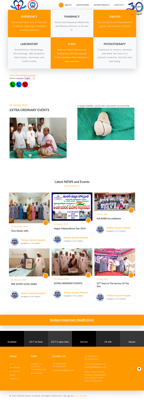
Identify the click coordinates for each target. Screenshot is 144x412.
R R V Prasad (80, 396)
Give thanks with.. (20, 231)
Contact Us (14, 379)
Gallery (12, 375)
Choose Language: (17, 78)
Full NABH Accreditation (109, 219)
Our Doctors (15, 371)
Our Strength (15, 367)
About (68, 5)
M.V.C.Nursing (36, 373)
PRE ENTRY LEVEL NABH (24, 284)
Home (12, 364)
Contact (119, 5)
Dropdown (83, 5)
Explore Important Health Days (72, 320)
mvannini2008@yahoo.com (95, 367)
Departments (102, 5)
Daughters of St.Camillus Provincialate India (38, 366)
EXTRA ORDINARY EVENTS (68, 283)
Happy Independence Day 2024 (70, 228)
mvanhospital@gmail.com (63, 370)
